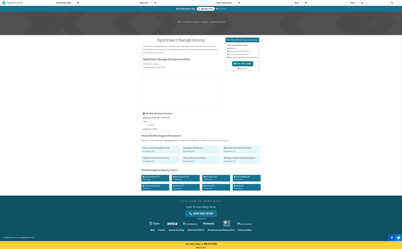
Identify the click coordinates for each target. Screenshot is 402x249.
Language (147, 129)
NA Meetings (187, 22)
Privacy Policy (245, 230)
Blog (296, 3)
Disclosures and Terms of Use (221, 230)
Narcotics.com (13, 238)
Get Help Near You (185, 8)
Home (179, 22)
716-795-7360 (243, 63)
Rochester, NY (171, 140)
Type (145, 121)
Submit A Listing (176, 230)
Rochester (204, 22)
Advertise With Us (195, 230)
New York (196, 22)
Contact (161, 230)
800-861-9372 (207, 9)
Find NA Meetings (63, 3)
